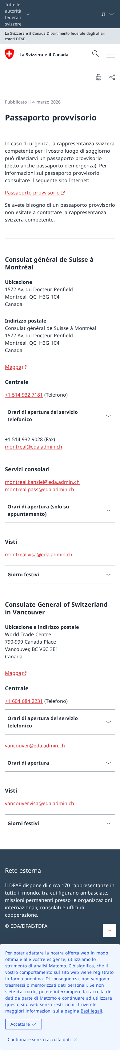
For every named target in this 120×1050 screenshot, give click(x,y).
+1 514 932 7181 (24, 394)
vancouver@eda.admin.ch (35, 745)
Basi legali (91, 1011)
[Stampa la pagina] (98, 77)
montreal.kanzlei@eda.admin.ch (42, 482)
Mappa (13, 366)
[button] (109, 930)
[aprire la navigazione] (111, 54)
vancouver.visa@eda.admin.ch (39, 803)
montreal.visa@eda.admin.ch (38, 554)
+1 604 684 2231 (24, 701)
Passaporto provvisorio (32, 192)
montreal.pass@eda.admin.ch (39, 489)
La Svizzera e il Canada (43, 54)
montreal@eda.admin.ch (33, 446)
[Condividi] (112, 77)
